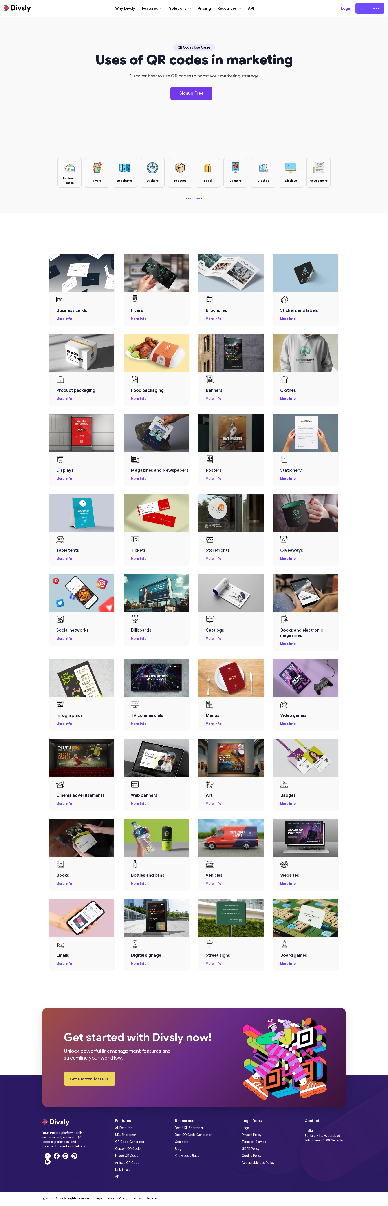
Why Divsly (125, 8)
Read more (194, 198)
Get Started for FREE (89, 1079)
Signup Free (369, 8)
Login (346, 8)
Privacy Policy (117, 1198)
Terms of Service (144, 1198)
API (251, 8)
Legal (99, 1198)
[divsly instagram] (64, 1156)
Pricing (204, 8)
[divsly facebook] (55, 1156)
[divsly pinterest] (73, 1156)
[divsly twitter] (46, 1156)
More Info (64, 319)
